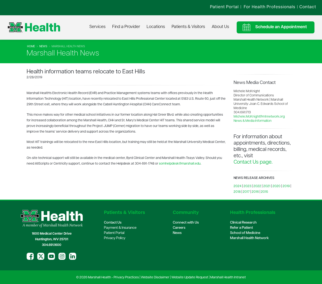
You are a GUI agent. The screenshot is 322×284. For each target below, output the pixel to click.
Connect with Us (186, 223)
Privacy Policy (114, 238)
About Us (220, 27)
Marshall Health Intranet (228, 277)
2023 (247, 186)
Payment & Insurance (120, 228)
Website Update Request (189, 277)
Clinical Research (243, 223)
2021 (266, 186)
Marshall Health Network (249, 238)
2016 (255, 192)
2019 (286, 186)
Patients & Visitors (188, 27)
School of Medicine (245, 233)
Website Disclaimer (155, 277)
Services (97, 27)
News (43, 46)
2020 (276, 186)
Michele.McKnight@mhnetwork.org (259, 116)
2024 (237, 186)
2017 (246, 192)
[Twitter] (40, 256)
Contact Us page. (253, 162)
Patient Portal (114, 233)
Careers (179, 228)
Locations (156, 27)
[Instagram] (62, 256)
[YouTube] (51, 256)
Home (31, 46)
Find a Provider (126, 27)
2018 (237, 192)
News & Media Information (253, 121)
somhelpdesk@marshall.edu (180, 164)
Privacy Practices (126, 277)
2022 (257, 186)
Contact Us (112, 223)
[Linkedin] (72, 256)
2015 (264, 192)
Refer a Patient (241, 228)
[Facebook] (30, 256)
